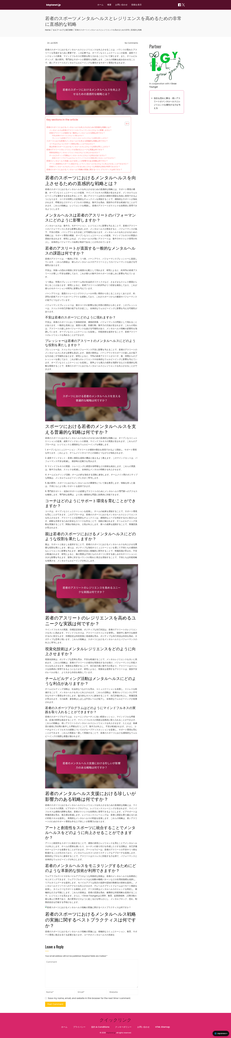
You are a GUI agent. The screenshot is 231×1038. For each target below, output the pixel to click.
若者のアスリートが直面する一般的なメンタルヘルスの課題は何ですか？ (77, 133)
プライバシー (79, 1027)
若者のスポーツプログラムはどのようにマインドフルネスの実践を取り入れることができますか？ (84, 158)
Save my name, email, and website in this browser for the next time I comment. (89, 998)
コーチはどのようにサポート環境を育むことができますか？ (72, 144)
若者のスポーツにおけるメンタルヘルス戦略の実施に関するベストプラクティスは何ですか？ (84, 169)
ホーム (100, 4)
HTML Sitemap (162, 1027)
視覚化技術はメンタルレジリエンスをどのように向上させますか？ (74, 152)
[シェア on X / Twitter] (183, 4)
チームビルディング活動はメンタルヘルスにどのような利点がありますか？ (78, 155)
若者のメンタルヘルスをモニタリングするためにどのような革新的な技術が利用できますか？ (84, 166)
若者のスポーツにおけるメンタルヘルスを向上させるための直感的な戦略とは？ (78, 127)
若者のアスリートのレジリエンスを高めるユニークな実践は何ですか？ (75, 149)
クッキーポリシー (123, 1027)
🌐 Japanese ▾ (221, 1033)
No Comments (131, 43)
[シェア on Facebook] (179, 4)
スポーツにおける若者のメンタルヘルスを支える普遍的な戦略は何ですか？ (77, 141)
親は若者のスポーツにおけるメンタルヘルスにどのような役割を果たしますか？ (79, 147)
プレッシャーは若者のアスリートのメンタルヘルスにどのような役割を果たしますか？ (80, 138)
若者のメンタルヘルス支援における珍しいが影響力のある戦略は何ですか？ (77, 161)
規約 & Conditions (100, 1027)
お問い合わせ (121, 4)
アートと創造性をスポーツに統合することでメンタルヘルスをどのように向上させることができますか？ (88, 164)
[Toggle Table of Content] (125, 124)
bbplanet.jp (53, 4)
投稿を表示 (136, 4)
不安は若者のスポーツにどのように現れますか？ (68, 135)
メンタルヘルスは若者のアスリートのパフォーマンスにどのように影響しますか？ (80, 130)
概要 (109, 4)
